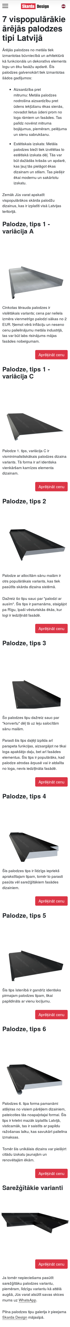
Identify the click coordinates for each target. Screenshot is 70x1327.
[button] (63, 6)
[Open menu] (5, 6)
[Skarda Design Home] (35, 6)
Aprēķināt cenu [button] (51, 354)
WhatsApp (27, 1299)
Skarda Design (14, 1317)
